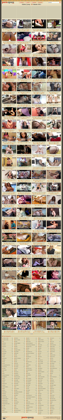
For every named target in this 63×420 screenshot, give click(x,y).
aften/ (54, 0)
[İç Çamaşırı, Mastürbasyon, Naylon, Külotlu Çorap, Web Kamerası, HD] (39, 224)
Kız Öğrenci (32, 381)
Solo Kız (44, 385)
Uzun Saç (43, 143)
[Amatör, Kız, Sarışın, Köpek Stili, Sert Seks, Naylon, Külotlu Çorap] (39, 74)
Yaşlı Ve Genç (55, 354)
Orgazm (56, 244)
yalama (35, 118)
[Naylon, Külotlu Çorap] (54, 212)
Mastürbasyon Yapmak (57, 68)
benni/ (48, 0)
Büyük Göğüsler (25, 29)
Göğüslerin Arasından (20, 391)
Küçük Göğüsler (43, 269)
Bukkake (8, 395)
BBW (4, 255)
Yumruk (55, 358)
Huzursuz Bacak (20, 410)
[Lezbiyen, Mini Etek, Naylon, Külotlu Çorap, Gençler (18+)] (39, 287)
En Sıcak (22, 2)
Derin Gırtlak (8, 412)
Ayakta (8, 368)
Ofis (14, 67)
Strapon (44, 393)
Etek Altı (9, 30)
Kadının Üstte (58, 67)
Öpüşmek (55, 380)
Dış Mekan (51, 30)
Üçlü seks (26, 43)
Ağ (8, 371)
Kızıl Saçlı (14, 68)
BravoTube (59, 19)
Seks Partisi (44, 378)
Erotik (20, 354)
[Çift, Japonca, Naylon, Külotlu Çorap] (24, 149)
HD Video (34, 2)
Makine (32, 391)
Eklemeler (20, 353)
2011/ (16, 0)
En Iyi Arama (40, 2)
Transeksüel (44, 410)
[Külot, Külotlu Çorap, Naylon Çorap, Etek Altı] (9, 23)
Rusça (44, 366)
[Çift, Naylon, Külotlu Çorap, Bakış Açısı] (24, 287)
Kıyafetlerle (32, 375)
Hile (20, 405)
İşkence (55, 410)
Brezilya (8, 393)
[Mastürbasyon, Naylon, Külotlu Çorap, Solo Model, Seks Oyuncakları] (39, 300)
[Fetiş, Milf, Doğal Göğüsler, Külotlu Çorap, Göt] (9, 161)
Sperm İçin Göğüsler (44, 388)
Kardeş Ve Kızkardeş (32, 353)
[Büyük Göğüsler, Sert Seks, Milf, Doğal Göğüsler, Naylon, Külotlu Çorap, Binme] (9, 187)
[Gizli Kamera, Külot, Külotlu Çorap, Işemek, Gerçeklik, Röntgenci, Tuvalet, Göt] (39, 23)
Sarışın (38, 180)
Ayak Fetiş (8, 366)
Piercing (26, 30)
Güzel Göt (20, 393)
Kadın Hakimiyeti (32, 343)
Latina (32, 388)
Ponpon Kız (44, 359)
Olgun (6, 118)
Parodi (44, 353)
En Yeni (28, 2)
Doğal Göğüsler (13, 142)
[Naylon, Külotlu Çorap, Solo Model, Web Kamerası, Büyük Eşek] (54, 300)
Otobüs (44, 348)
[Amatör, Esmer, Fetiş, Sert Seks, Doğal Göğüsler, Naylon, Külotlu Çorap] (24, 99)
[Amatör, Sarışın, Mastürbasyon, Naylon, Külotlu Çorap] (39, 174)
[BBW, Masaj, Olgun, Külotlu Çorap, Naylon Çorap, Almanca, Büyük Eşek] (9, 249)
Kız (22, 42)
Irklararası (25, 42)
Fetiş (10, 117)
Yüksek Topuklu (51, 130)
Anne (8, 356)
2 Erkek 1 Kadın (8, 338)
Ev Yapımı (20, 366)
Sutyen (44, 396)
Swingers (44, 398)
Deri (8, 410)
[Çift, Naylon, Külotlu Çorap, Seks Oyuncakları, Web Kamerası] (39, 274)
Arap (8, 361)
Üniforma (55, 390)
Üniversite (55, 391)
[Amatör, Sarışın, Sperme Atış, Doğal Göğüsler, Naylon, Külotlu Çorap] (24, 300)
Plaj (44, 358)
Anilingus (8, 353)
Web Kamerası (26, 131)
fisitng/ (41, 0)
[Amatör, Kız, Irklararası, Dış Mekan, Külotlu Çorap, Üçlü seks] (24, 36)
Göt (13, 143)
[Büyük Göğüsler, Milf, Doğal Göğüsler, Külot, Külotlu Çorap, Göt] (9, 136)
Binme (8, 390)
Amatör (50, 29)
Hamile (20, 398)
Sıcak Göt (44, 400)
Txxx (30, 32)
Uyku (55, 339)
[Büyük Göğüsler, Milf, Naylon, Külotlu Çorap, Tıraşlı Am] (9, 124)
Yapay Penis (55, 349)
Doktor (20, 341)
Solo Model (6, 43)
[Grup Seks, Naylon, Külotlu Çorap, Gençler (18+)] (54, 287)
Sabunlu (44, 370)
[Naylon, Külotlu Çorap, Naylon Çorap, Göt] (54, 149)
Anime (8, 354)
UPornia (44, 32)
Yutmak (55, 359)
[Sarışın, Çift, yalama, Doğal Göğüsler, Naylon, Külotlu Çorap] (24, 224)
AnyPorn (14, 32)
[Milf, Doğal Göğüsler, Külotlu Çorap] (9, 174)
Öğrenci (55, 386)
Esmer (36, 42)
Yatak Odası (55, 351)
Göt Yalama (20, 388)
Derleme (20, 338)
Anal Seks (20, 205)
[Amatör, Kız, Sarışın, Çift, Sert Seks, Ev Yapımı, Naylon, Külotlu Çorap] (9, 325)
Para (44, 349)
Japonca (35, 68)
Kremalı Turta (32, 361)
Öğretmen (55, 388)
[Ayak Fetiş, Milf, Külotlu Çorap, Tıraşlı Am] (9, 99)
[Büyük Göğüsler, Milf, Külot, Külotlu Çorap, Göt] (9, 149)
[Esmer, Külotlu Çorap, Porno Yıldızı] (24, 136)
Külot (4, 29)
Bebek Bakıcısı (8, 386)
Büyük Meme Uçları (8, 403)
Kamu (32, 349)
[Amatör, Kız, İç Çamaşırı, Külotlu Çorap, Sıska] (54, 36)
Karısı (32, 354)
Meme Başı (32, 398)
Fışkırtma (20, 373)
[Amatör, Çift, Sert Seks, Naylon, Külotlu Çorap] (24, 86)
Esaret (20, 356)
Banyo (8, 385)
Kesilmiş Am (32, 356)
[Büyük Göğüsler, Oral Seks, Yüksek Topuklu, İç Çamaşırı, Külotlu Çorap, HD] (24, 212)
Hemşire (20, 403)
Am (43, 156)
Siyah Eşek (44, 383)
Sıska (57, 43)
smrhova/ (50, 0)
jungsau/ (29, 0)
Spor (44, 391)
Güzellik (20, 395)
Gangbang (20, 375)
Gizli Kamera (35, 29)
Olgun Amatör (44, 339)
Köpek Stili (28, 206)
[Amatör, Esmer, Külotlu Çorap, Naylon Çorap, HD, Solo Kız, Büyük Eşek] (54, 48)
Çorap (55, 378)
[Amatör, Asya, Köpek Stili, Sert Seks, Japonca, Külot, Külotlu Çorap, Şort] (54, 199)
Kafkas (32, 348)
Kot (32, 359)
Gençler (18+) (42, 294)
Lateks (32, 386)
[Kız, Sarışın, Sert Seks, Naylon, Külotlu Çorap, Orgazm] (54, 237)
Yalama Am (12, 93)
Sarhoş (44, 373)
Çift (48, 68)
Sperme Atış (54, 67)
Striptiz (44, 395)
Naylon (58, 29)
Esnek (20, 361)
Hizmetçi (20, 408)
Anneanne (8, 358)
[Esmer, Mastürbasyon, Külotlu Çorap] (54, 161)
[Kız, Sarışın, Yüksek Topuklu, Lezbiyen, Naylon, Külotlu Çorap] (9, 237)
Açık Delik (8, 370)
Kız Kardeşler (32, 380)
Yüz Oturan (55, 366)
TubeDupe (29, 19)
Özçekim (55, 383)
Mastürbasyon (21, 67)
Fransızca (20, 371)
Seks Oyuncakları (11, 43)
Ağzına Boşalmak (8, 375)
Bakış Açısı (24, 294)
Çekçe (55, 373)
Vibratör (55, 343)
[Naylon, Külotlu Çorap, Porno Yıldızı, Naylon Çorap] (54, 111)
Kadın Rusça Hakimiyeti (32, 344)
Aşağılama (8, 376)
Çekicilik (55, 371)
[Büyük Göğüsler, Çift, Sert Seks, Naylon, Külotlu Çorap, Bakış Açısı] (39, 48)
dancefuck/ (10, 0)
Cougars (8, 408)
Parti (44, 354)
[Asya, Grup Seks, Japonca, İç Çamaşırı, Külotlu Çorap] (9, 199)
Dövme (20, 348)
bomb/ (19, 0)
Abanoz (29, 29)
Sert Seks (6, 92)
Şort (59, 206)
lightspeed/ (57, 0)
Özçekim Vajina (55, 385)
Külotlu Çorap (8, 29)
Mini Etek (35, 156)
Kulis (32, 363)
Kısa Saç (32, 373)
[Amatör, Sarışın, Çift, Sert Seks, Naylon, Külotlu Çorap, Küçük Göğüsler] (39, 262)
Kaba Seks (32, 341)
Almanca (10, 256)
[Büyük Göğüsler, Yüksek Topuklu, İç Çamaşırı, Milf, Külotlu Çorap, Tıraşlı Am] (24, 48)
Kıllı (32, 371)
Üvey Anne (55, 395)
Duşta (20, 344)
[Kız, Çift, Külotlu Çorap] (24, 161)
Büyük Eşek (14, 256)
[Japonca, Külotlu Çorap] (54, 99)
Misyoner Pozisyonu (57, 319)
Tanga (44, 403)
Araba (8, 359)
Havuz (20, 400)
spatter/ (25, 0)
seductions (37, 0)
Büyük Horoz (20, 29)
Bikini (8, 388)
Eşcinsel (20, 368)
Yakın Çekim (21, 117)
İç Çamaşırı (54, 29)
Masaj (7, 255)
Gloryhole (20, 383)
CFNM (8, 405)
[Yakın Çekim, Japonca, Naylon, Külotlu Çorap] (24, 111)
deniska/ (22, 0)
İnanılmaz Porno (55, 400)
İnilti (55, 403)
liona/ (34, 0)
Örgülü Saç (55, 381)
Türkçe (44, 413)
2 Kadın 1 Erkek (8, 339)
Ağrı (8, 373)
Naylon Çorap (13, 29)
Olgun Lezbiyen (44, 341)
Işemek (35, 30)
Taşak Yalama (44, 405)
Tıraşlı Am (12, 131)
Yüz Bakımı (44, 67)
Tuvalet (44, 412)
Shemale (44, 381)
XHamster (14, 19)
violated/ (44, 0)
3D (8, 341)
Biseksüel (8, 391)
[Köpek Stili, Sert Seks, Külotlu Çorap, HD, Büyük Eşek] (24, 74)
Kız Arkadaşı (32, 378)
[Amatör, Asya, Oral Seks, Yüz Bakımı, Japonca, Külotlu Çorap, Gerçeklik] (39, 61)
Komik (32, 358)
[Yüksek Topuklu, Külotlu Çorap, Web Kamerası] (54, 124)
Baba (8, 381)
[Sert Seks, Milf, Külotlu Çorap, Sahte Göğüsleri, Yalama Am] (9, 86)
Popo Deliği (44, 361)
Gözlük (44, 142)
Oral (44, 343)
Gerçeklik (39, 30)
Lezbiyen (44, 117)
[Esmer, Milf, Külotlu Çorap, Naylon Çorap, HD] (39, 36)
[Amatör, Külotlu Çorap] (39, 199)
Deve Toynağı (20, 339)
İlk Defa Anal (55, 398)
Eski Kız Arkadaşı (20, 358)
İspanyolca (55, 405)
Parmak (36, 93)
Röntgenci (42, 30)
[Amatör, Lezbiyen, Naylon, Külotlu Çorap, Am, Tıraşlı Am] (39, 212)
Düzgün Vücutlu (20, 349)
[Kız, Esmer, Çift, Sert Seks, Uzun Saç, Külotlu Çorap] (9, 300)
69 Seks (8, 343)
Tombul (44, 408)
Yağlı (55, 353)
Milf (38, 42)
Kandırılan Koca (32, 351)
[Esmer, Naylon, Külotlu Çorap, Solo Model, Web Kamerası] (24, 124)
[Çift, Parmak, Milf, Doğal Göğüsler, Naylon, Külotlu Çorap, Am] (9, 287)
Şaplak (55, 412)
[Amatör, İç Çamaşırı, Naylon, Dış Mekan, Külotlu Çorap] (54, 23)
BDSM (8, 380)
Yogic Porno (55, 356)
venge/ (14, 0)
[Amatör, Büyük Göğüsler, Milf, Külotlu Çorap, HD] (54, 187)
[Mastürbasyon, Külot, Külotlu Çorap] (24, 61)
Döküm (20, 346)
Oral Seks (40, 67)
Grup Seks (9, 205)
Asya (37, 67)
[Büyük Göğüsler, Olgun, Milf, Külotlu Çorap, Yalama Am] (54, 136)
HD (28, 30)
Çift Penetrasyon (55, 376)
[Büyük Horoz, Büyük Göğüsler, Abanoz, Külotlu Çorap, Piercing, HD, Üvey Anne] (24, 23)
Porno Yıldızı (10, 68)
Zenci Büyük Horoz (55, 368)
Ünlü (55, 393)
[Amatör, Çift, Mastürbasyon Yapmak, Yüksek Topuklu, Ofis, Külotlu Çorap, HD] (54, 174)
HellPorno (44, 19)
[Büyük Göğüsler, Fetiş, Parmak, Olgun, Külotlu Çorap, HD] (9, 111)
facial (32, 0)
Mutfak (32, 405)
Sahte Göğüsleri (7, 93)
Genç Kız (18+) (20, 376)
